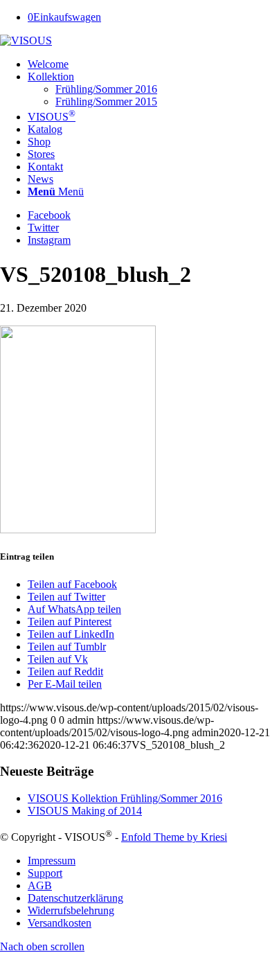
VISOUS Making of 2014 (85, 811)
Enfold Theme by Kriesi (174, 837)
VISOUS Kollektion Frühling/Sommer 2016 (125, 798)
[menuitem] (149, 64)
